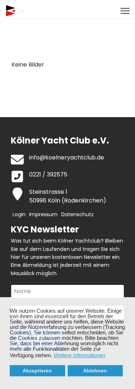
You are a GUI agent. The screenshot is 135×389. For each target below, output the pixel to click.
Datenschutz (77, 214)
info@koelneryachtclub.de (66, 157)
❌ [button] (129, 303)
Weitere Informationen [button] (79, 355)
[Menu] (125, 11)
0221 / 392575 (48, 174)
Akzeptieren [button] (37, 370)
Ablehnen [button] (95, 370)
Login (19, 214)
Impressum (43, 214)
